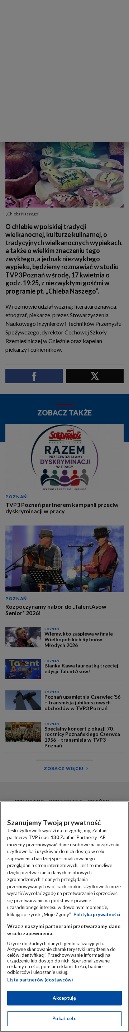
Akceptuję (64, 998)
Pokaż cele (64, 1018)
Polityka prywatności (96, 914)
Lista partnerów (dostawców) (40, 980)
